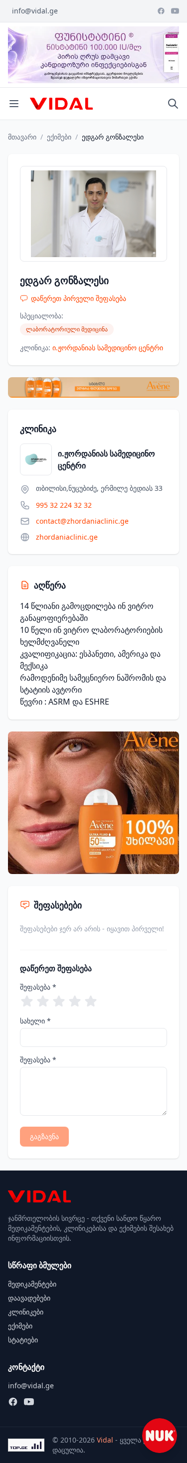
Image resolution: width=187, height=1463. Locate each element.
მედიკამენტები (32, 1284)
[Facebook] (161, 11)
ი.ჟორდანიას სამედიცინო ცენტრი (107, 347)
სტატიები (23, 1339)
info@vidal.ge (35, 10)
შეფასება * (38, 987)
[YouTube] (175, 11)
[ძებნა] (173, 104)
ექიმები (59, 137)
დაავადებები (29, 1298)
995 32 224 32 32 (64, 505)
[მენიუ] (14, 104)
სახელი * (35, 1020)
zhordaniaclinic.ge (67, 537)
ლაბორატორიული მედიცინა (67, 329)
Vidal (105, 1440)
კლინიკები (25, 1312)
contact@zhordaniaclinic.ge (82, 521)
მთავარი (22, 137)
